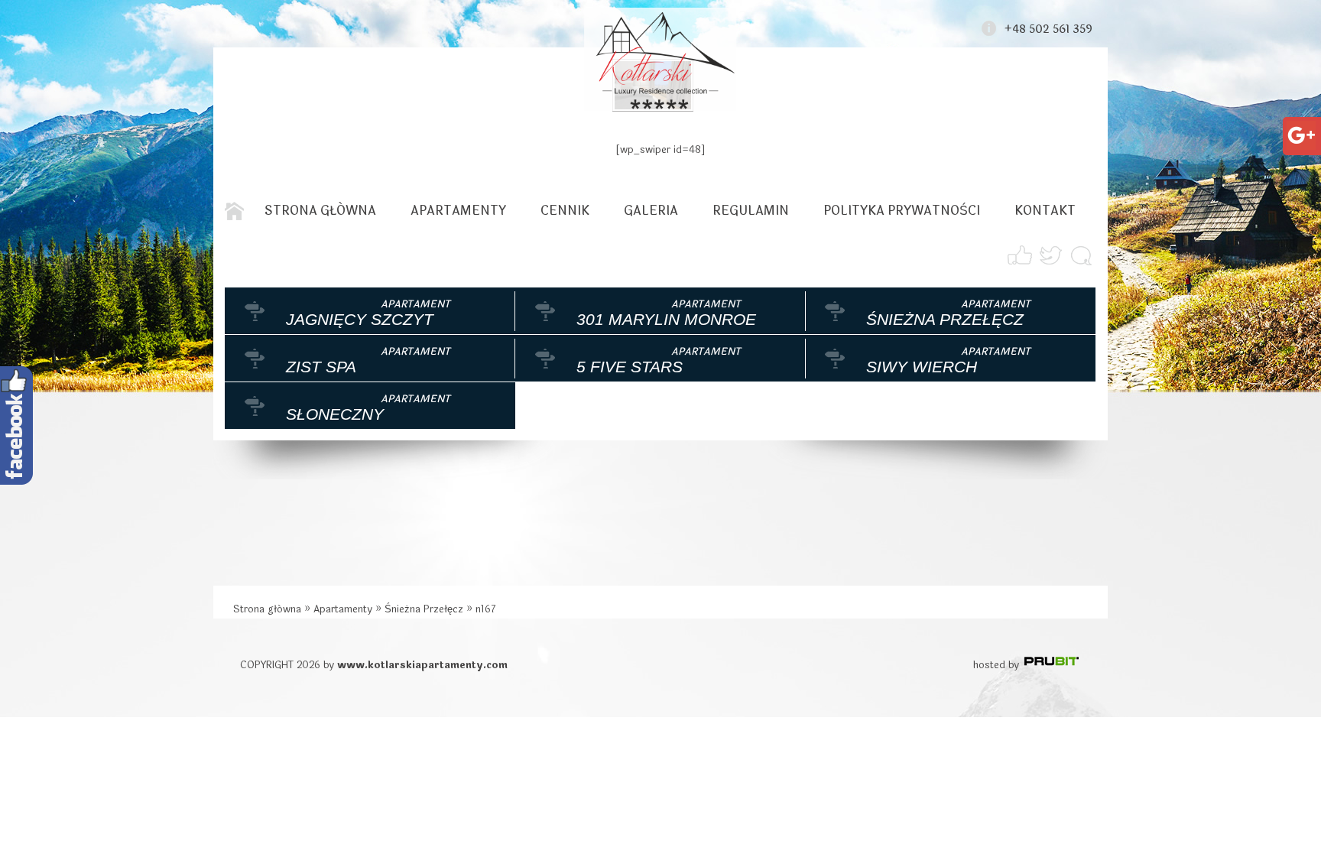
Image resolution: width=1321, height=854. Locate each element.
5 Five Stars (629, 366)
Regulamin (750, 210)
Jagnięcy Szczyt (359, 319)
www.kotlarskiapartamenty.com (422, 665)
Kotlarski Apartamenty (660, 59)
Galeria (651, 210)
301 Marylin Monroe (666, 319)
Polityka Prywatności (901, 210)
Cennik (564, 210)
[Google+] (1301, 129)
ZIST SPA (321, 366)
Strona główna (320, 210)
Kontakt (1045, 210)
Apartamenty (458, 210)
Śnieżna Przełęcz (945, 319)
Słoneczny (335, 414)
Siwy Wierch (921, 366)
